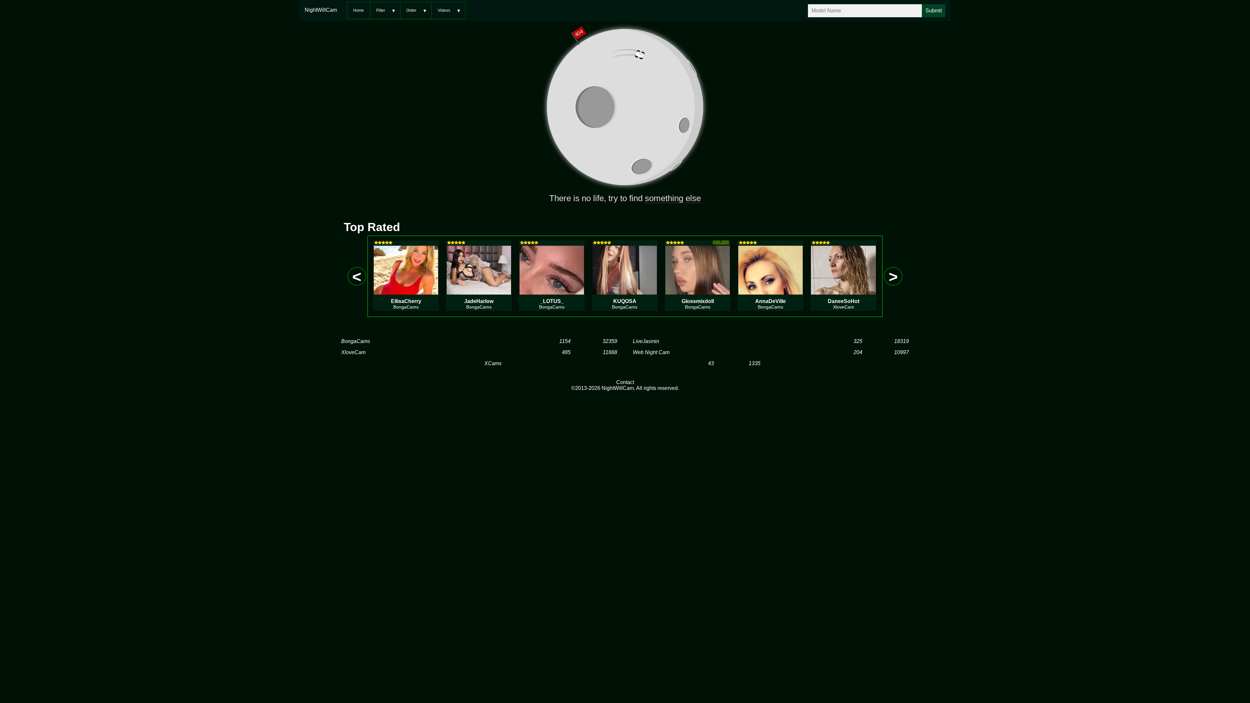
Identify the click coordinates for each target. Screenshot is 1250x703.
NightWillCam (321, 10)
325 (858, 341)
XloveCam (353, 352)
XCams (493, 363)
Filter (380, 10)
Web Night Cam (651, 352)
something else (673, 198)
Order (411, 10)
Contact (625, 382)
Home (358, 10)
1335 (754, 363)
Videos (444, 10)
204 (858, 352)
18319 (901, 341)
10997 (901, 352)
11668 (610, 352)
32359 (610, 341)
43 (711, 363)
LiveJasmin (646, 341)
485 (566, 352)
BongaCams (355, 341)
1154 (565, 341)
